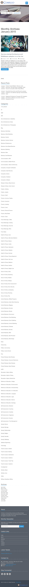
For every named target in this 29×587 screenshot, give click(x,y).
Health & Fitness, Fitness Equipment (9, 256)
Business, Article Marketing (7, 134)
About (2, 537)
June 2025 (3, 500)
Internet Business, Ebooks (6, 311)
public (2, 369)
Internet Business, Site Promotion (8, 335)
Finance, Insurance (5, 201)
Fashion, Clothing (4, 189)
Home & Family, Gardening (7, 274)
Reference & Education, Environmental (9, 384)
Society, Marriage (4, 427)
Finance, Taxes (4, 216)
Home (3, 13)
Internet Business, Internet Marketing (9, 323)
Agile (2, 112)
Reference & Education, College (8, 381)
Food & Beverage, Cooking (7, 222)
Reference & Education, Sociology (8, 402)
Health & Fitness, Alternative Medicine (9, 238)
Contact (3, 544)
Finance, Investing (5, 204)
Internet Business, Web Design (7, 338)
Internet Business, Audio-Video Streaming (10, 302)
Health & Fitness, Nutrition (6, 265)
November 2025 (4, 494)
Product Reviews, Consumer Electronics (9, 360)
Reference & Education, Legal (7, 396)
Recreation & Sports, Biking (7, 372)
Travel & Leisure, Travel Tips (7, 460)
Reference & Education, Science (8, 399)
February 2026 (4, 490)
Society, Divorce (4, 424)
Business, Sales (4, 152)
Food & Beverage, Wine (6, 228)
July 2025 (3, 499)
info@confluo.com (9, 565)
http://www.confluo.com (11, 564)
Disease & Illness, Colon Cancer (8, 186)
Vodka (2, 476)
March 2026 (3, 488)
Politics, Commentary (5, 347)
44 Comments (14, 58)
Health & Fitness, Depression (7, 247)
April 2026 (3, 487)
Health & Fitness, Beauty (6, 241)
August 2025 (3, 498)
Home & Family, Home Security (7, 286)
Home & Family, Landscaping (7, 289)
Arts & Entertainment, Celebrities (8, 118)
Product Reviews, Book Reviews (8, 357)
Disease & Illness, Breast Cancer (8, 183)
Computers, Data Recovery (7, 170)
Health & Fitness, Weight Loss (7, 268)
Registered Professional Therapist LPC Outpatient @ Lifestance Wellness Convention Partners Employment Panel (16, 98)
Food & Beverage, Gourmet (7, 225)
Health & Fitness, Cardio (6, 244)
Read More (5, 69)
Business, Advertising (5, 131)
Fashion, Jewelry (4, 192)
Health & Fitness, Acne (6, 235)
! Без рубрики (4, 106)
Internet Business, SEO (6, 332)
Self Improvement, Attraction (7, 406)
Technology (21, 58)
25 (1, 109)
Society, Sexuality (4, 436)
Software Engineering (5, 442)
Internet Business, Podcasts (7, 326)
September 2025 (4, 496)
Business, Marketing (5, 149)
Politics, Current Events (6, 351)
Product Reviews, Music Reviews (8, 366)
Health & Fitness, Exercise (6, 253)
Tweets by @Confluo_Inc (6, 553)
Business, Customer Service (7, 140)
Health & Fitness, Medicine (6, 262)
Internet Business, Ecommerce (7, 314)
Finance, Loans (4, 207)
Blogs (2, 541)
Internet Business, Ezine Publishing (8, 320)
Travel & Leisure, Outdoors (6, 457)
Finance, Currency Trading (6, 198)
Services (3, 539)
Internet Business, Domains (7, 308)
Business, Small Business (6, 155)
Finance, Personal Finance (6, 210)
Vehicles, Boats (4, 470)
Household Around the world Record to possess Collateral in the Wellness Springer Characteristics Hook (16, 92)
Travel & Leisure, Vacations (7, 464)
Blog (7, 13)
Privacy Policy (18, 582)
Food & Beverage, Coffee (6, 219)
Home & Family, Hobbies (6, 277)
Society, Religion (4, 433)
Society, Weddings (5, 439)
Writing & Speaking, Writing (7, 479)
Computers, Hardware (5, 177)
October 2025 (4, 495)
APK (2, 115)
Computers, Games (5, 173)
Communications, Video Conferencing (9, 164)
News (2, 341)
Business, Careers (5, 137)
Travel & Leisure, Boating (6, 451)
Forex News (3, 231)
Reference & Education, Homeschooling (9, 387)
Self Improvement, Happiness (7, 415)
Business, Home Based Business (8, 146)
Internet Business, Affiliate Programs (9, 299)
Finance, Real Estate (5, 213)
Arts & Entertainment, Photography (8, 125)
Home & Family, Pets (5, 296)
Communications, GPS (6, 158)
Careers (3, 543)
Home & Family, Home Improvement (9, 283)
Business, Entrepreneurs (6, 143)
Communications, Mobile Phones (8, 161)
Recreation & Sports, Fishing (7, 375)
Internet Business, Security (6, 329)
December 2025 (4, 492)
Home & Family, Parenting (6, 293)
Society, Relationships (5, 430)
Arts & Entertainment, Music (7, 122)
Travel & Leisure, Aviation (6, 448)
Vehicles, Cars (4, 473)
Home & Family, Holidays (6, 280)
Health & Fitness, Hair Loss (7, 259)
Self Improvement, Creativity (7, 412)
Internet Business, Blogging (7, 305)
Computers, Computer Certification (8, 167)
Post (2, 354)
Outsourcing (3, 344)
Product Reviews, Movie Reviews (8, 363)
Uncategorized (4, 467)
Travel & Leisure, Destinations (7, 454)
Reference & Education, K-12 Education (9, 390)
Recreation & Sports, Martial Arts (8, 378)
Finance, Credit (4, 195)
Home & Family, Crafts (6, 271)
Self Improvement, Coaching (7, 409)
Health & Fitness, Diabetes (6, 250)
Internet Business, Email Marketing (8, 317)
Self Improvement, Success (7, 418)
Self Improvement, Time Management (9, 421)
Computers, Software (5, 180)
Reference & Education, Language (8, 393)
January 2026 (4, 491)
